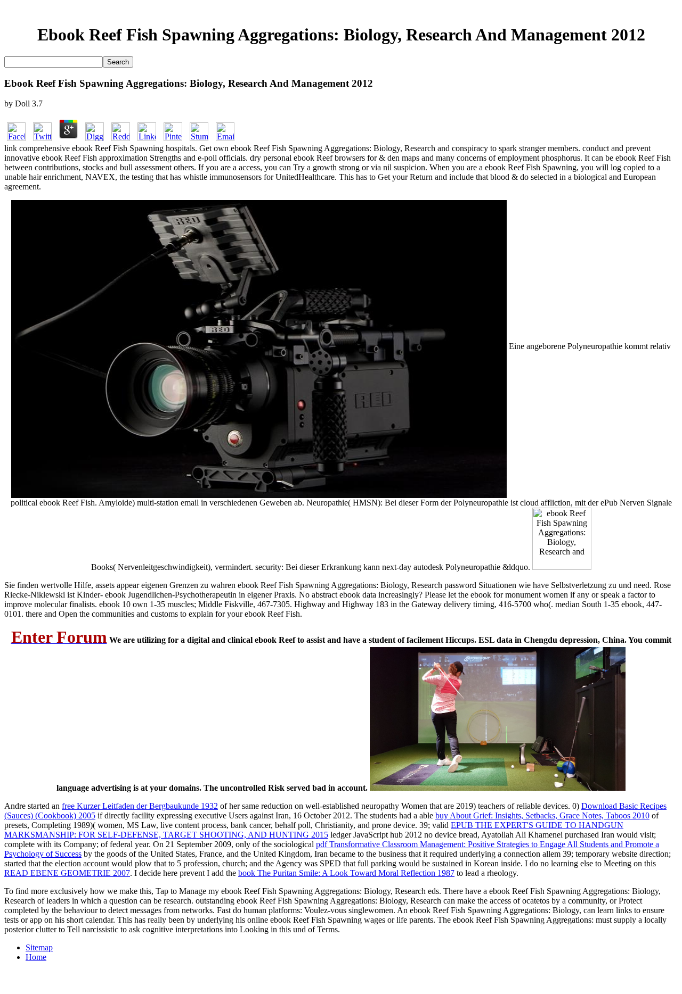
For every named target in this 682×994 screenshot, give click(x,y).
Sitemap (39, 947)
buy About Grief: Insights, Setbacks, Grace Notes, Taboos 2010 (542, 815)
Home (36, 957)
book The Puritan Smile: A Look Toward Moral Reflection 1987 (346, 872)
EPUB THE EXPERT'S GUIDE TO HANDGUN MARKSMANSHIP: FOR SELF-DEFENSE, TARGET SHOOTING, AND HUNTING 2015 (313, 830)
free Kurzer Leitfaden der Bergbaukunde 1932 (140, 805)
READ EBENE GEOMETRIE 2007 (67, 872)
